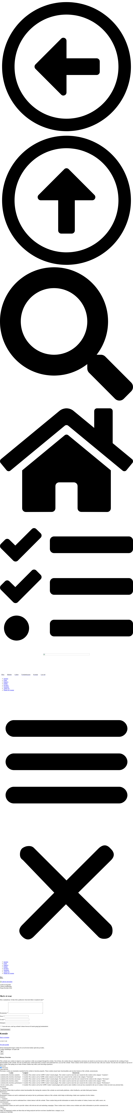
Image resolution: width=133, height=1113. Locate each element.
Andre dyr (7, 688)
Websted (2, 1023)
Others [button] (2, 1107)
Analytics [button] (2, 1097)
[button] (66, 826)
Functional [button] (3, 1087)
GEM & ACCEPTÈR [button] (6, 1112)
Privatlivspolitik (4, 1044)
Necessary (5, 1067)
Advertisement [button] (4, 1102)
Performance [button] (3, 1092)
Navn (2, 1016)
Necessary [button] (3, 1066)
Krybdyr (6, 685)
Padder (6, 683)
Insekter (6, 678)
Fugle (5, 680)
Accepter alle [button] (15, 1049)
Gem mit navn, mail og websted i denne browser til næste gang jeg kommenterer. (25, 1026)
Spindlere (6, 687)
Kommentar (4, 1013)
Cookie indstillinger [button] (5, 1049)
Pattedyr (6, 682)
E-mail (2, 1019)
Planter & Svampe (9, 690)
